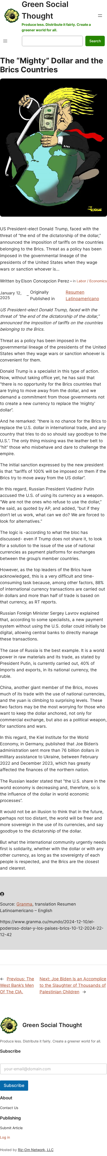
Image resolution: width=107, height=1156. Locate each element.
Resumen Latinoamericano (82, 295)
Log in (5, 1137)
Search (95, 41)
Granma (24, 904)
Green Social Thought (52, 1025)
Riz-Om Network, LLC (36, 1150)
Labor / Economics (92, 281)
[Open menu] (100, 16)
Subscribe (14, 1085)
